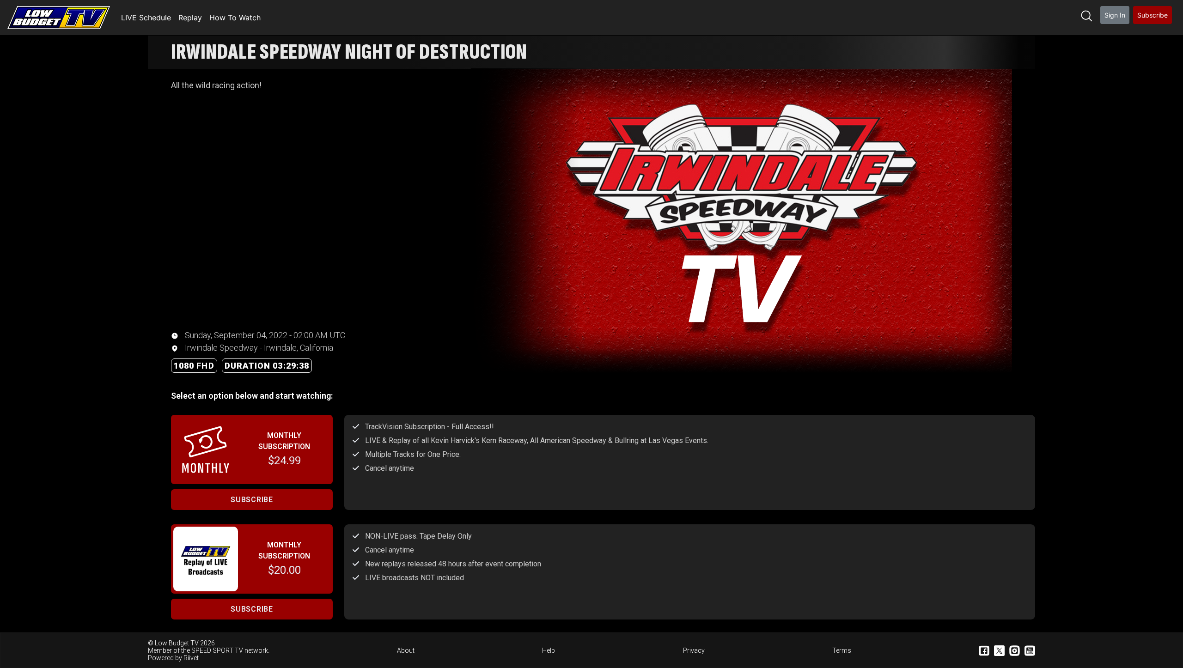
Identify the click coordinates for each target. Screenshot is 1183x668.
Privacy (694, 650)
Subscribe (1152, 15)
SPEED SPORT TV (217, 650)
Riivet (191, 658)
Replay (190, 17)
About (406, 650)
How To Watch (235, 17)
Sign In (1114, 15)
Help (548, 650)
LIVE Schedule (146, 17)
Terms (841, 650)
